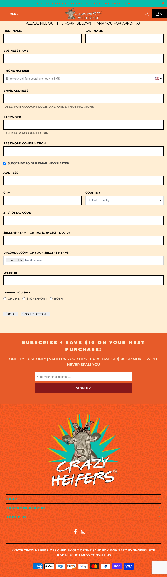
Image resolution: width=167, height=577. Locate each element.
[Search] (146, 13)
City (6, 192)
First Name (12, 31)
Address (10, 172)
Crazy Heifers (36, 550)
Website (10, 272)
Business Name (15, 50)
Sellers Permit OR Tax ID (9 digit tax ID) (36, 232)
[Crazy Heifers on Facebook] (75, 532)
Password (12, 117)
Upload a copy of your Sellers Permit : (37, 252)
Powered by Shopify (128, 550)
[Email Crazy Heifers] (91, 532)
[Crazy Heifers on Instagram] (83, 532)
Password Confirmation (24, 143)
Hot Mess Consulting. (92, 555)
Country (92, 192)
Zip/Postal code (17, 212)
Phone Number (16, 70)
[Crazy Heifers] (83, 14)
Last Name (94, 31)
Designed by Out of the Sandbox (79, 550)
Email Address (15, 90)
